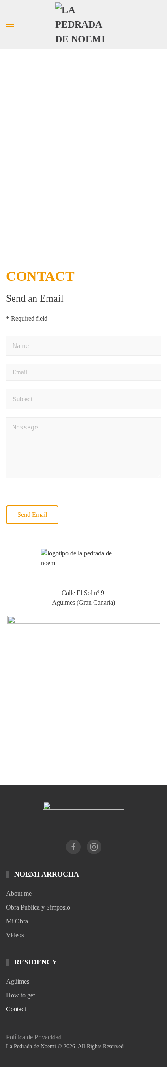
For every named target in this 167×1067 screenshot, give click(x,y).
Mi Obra (17, 921)
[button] (10, 24)
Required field (26, 318)
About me (19, 893)
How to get (20, 995)
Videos (15, 934)
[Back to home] (83, 24)
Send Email (32, 514)
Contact (16, 1009)
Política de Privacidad (34, 1037)
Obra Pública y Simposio (38, 907)
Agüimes (17, 981)
